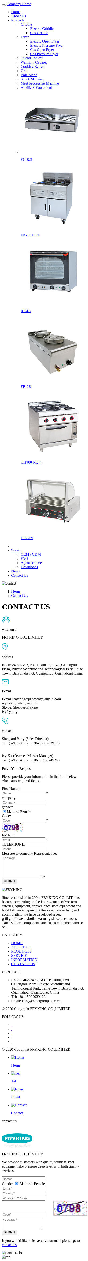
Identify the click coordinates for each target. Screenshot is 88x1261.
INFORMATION (24, 960)
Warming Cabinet (34, 62)
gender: (7, 807)
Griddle (26, 24)
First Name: (10, 789)
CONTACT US (23, 964)
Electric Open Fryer (44, 41)
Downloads (29, 567)
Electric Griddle (42, 29)
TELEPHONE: (13, 844)
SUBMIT (9, 881)
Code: (6, 816)
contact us (9, 1245)
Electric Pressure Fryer (47, 45)
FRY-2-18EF (30, 235)
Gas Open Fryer (42, 50)
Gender (7, 1184)
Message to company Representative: (29, 853)
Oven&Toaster (31, 58)
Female (25, 812)
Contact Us (19, 575)
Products (17, 20)
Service (16, 550)
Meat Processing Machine (40, 83)
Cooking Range (32, 66)
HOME (17, 943)
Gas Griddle (39, 33)
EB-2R (26, 387)
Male (10, 812)
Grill (24, 71)
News (15, 571)
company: (9, 798)
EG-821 (27, 159)
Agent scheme (31, 563)
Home (15, 12)
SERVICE (19, 955)
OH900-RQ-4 (31, 462)
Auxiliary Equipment (36, 87)
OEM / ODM (31, 554)
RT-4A (26, 311)
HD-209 (27, 538)
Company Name (19, 4)
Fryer (25, 37)
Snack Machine (32, 79)
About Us (18, 16)
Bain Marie (29, 75)
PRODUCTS (21, 951)
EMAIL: (8, 835)
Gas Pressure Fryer (44, 54)
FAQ (24, 559)
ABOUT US (21, 947)
